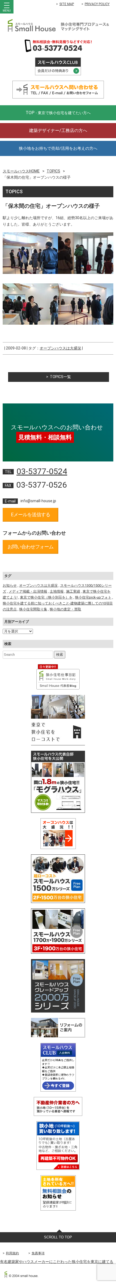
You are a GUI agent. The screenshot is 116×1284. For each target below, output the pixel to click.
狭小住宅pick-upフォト (93, 597)
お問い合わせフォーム (30, 546)
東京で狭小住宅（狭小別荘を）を (46, 597)
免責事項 (38, 1253)
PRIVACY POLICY (97, 4)
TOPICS (53, 171)
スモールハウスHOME (21, 171)
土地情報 (57, 591)
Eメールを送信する (30, 514)
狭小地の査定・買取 (65, 609)
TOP (58, 112)
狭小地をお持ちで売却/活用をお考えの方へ (58, 148)
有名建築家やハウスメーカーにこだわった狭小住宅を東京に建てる (56, 1261)
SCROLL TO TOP (58, 1237)
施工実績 (73, 591)
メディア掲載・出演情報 (28, 591)
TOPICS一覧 (60, 377)
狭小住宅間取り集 (33, 609)
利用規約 (12, 1253)
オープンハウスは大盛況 (60, 348)
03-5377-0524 (41, 471)
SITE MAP (66, 4)
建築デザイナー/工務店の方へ (58, 130)
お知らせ (10, 585)
